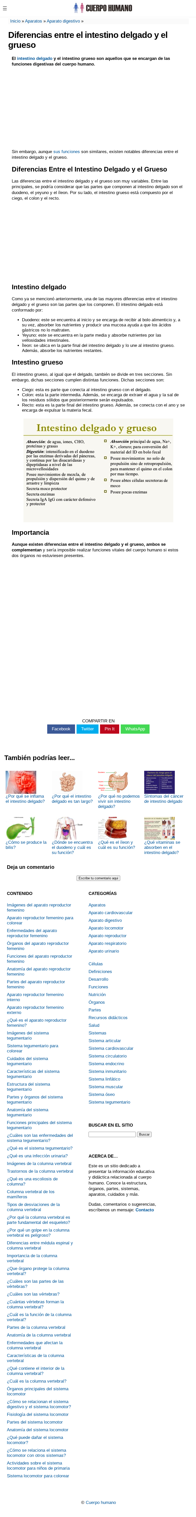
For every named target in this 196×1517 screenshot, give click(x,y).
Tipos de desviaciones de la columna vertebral (33, 1207)
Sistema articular (105, 1040)
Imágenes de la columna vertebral (39, 1163)
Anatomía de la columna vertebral (39, 1335)
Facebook (61, 729)
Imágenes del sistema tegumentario (28, 1036)
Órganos (97, 1002)
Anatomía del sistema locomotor (37, 1429)
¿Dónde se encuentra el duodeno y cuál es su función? (72, 847)
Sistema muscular (106, 1086)
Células (96, 964)
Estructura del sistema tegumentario (28, 1087)
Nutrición (97, 994)
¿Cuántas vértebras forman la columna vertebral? (35, 1304)
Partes (95, 1010)
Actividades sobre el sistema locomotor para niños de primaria (38, 1466)
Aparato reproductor (108, 935)
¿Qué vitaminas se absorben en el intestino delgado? (162, 847)
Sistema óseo (102, 1094)
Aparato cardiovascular (111, 912)
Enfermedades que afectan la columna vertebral (35, 1345)
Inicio (15, 21)
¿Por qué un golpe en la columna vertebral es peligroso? (38, 1233)
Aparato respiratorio (107, 943)
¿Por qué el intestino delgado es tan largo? (72, 799)
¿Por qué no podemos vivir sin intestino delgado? (119, 801)
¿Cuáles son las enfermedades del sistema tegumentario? (40, 1138)
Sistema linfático (104, 1079)
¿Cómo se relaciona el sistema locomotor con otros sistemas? (36, 1453)
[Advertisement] (98, 108)
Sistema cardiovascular (111, 1048)
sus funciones (66, 151)
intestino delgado (34, 58)
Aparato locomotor (106, 928)
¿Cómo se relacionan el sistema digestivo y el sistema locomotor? (39, 1404)
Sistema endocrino (106, 1063)
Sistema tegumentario (109, 1102)
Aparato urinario (104, 951)
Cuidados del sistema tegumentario (27, 1061)
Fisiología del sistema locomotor (38, 1414)
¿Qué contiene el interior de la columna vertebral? (35, 1371)
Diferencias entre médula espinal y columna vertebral (40, 1246)
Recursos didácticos (108, 1017)
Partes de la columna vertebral (36, 1327)
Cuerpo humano (101, 1502)
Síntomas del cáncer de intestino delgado (163, 799)
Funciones (98, 987)
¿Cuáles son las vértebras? (33, 1294)
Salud (94, 1025)
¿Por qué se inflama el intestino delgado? (25, 799)
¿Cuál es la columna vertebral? (36, 1381)
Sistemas (97, 1033)
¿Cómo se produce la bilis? (26, 845)
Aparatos (33, 21)
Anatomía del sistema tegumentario (27, 1112)
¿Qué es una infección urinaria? (37, 1155)
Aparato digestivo (63, 21)
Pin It (110, 729)
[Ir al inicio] (102, 12)
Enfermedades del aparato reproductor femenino (32, 933)
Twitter (87, 729)
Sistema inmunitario (107, 1071)
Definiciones (100, 971)
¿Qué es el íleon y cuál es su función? (116, 845)
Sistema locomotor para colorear (38, 1475)
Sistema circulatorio (108, 1056)
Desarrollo (98, 979)
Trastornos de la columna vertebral (40, 1171)
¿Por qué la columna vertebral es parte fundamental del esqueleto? (38, 1220)
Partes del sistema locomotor (35, 1422)
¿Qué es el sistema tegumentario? (39, 1148)
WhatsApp (135, 729)
